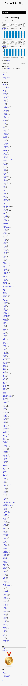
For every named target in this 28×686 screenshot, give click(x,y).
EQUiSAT (5, 250)
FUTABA (5, 280)
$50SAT (4, 84)
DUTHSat (5, 235)
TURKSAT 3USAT (6, 585)
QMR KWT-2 (5, 471)
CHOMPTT (5, 179)
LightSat (4, 368)
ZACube (4, 641)
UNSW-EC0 (5, 604)
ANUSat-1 (5, 119)
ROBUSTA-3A (6, 487)
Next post (23, 63)
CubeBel (5, 197)
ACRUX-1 (5, 94)
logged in (9, 68)
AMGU (4, 113)
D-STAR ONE (6, 210)
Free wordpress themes (22, 684)
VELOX (4, 615)
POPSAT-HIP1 (6, 457)
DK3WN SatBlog (14, 3)
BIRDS (4, 152)
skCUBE (4, 518)
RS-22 (4, 489)
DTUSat (4, 232)
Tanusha (5, 560)
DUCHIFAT (5, 233)
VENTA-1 (5, 617)
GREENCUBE (6, 295)
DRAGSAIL (5, 229)
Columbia (5, 182)
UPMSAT (5, 607)
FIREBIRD (5, 269)
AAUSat (4, 93)
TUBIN (4, 581)
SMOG (4, 521)
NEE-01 (4, 408)
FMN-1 (4, 273)
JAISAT (4, 339)
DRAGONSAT (6, 227)
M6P (4, 384)
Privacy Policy (5, 650)
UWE (4, 614)
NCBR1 (4, 406)
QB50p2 (4, 468)
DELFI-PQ (5, 219)
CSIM (4, 192)
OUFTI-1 (5, 439)
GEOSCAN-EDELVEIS (7, 286)
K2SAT (4, 345)
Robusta (4, 485)
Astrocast (5, 136)
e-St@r (4, 237)
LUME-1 (4, 381)
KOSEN (4, 355)
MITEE (4, 394)
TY (3, 588)
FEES (4, 268)
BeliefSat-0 (5, 149)
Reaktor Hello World (7, 484)
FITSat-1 (5, 270)
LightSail (5, 366)
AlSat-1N (5, 111)
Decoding (5, 215)
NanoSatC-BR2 (6, 404)
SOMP (4, 531)
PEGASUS (5, 444)
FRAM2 (4, 278)
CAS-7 (4, 174)
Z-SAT (4, 638)
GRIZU (4, 298)
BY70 (4, 162)
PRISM (4, 459)
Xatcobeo (5, 630)
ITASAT (4, 335)
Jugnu (4, 341)
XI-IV (4, 631)
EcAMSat (5, 242)
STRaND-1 (5, 545)
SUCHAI (4, 547)
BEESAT (4, 147)
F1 (3, 260)
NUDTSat (5, 428)
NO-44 (4, 418)
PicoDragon (5, 451)
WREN (4, 627)
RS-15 (4, 488)
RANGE (4, 479)
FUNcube (5, 279)
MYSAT (8, 60)
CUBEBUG (5, 199)
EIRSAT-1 (5, 245)
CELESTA (5, 176)
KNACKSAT (5, 353)
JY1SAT (4, 343)
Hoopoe (4, 306)
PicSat (4, 452)
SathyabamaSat (6, 507)
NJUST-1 (5, 416)
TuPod (4, 584)
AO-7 (4, 126)
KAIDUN (4, 349)
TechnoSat (5, 567)
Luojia (4, 382)
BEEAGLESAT (6, 146)
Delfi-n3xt (5, 217)
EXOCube (5, 258)
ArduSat (4, 130)
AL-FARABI (5, 107)
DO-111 (4, 226)
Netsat (4, 411)
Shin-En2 (5, 514)
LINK (4, 371)
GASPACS (5, 282)
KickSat (4, 351)
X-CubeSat (5, 628)
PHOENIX (5, 448)
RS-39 (4, 492)
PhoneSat (5, 449)
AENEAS (5, 96)
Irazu (4, 326)
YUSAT (4, 637)
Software (5, 527)
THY (4, 573)
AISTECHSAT (6, 106)
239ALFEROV (6, 87)
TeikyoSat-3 (5, 568)
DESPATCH (5, 223)
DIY (3, 225)
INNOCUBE (5, 316)
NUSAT (4, 429)
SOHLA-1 (5, 528)
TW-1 (4, 587)
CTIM (4, 196)
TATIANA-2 (5, 562)
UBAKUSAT (5, 591)
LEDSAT (4, 365)
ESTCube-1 (5, 255)
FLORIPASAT (6, 272)
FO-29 (4, 275)
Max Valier (5, 386)
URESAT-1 (5, 610)
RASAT (4, 481)
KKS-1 (4, 352)
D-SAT (4, 209)
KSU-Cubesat (6, 358)
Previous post (6, 63)
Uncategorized (6, 598)
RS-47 (4, 495)
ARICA (4, 132)
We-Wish (5, 624)
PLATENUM (5, 454)
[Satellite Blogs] (9, 659)
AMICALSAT (5, 114)
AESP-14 (5, 97)
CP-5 (4, 186)
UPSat (4, 608)
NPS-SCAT (5, 424)
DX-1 (4, 236)
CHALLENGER (6, 177)
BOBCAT (5, 156)
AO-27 (4, 122)
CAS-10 (4, 167)
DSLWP (4, 230)
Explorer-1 (5, 259)
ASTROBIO (5, 134)
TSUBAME (5, 580)
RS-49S (4, 498)
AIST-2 (4, 104)
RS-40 (4, 494)
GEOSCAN (5, 285)
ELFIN (4, 246)
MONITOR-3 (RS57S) (7, 395)
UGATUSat (5, 594)
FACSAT (4, 262)
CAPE (4, 166)
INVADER (5, 322)
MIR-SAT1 (5, 392)
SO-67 (4, 525)
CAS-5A (4, 172)
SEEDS (4, 510)
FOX (4, 276)
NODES (4, 421)
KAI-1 (4, 348)
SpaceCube (5, 534)
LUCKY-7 (5, 378)
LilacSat (4, 369)
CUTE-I (4, 205)
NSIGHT (4, 425)
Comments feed (6, 77)
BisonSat (5, 154)
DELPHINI (5, 220)
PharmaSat (5, 447)
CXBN (4, 207)
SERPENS (5, 511)
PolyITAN (5, 455)
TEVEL (4, 571)
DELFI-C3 (5, 216)
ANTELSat (5, 117)
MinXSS (4, 391)
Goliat (4, 289)
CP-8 (4, 190)
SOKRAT (5, 530)
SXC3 (4, 557)
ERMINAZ (5, 252)
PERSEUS (5, 445)
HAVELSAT (5, 303)
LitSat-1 (4, 372)
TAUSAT (4, 564)
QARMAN (5, 465)
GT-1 (4, 299)
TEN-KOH (5, 570)
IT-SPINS (5, 333)
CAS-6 (4, 173)
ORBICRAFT (5, 435)
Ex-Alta (4, 256)
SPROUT (5, 535)
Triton (4, 578)
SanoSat (5, 504)
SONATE (5, 532)
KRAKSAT (5, 356)
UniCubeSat (5, 600)
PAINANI (5, 441)
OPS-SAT (5, 432)
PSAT (4, 462)
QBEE (4, 469)
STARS (4, 538)
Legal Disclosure (5, 648)
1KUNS (4, 86)
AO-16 (4, 120)
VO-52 (4, 620)
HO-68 (4, 305)
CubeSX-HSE (6, 200)
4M (3, 90)
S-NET (4, 501)
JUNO (4, 342)
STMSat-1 (5, 544)
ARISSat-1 (5, 133)
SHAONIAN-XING (6, 512)
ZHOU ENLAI (6, 643)
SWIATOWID (5, 552)
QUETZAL (5, 475)
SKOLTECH (5, 520)
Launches (5, 362)
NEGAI (4, 409)
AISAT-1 (4, 101)
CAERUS (5, 164)
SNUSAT (5, 524)
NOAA (4, 419)
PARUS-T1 (5, 442)
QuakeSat (5, 474)
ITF (3, 336)
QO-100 (4, 472)
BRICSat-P (5, 157)
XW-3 (4, 636)
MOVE (4, 398)
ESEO (4, 253)
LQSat (4, 376)
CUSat (4, 202)
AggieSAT (5, 99)
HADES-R (5, 300)
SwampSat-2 (5, 550)
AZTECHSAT (5, 143)
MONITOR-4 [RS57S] (7, 396)
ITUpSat (4, 338)
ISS (3, 332)
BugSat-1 (5, 160)
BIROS (4, 153)
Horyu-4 (4, 309)
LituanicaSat (5, 373)
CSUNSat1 (5, 195)
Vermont (4, 618)
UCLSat (4, 593)
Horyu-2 (4, 308)
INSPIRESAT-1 (6, 321)
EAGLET (5, 240)
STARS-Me (5, 540)
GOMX (4, 290)
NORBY (4, 422)
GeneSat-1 (5, 283)
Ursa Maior (5, 611)
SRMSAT (5, 537)
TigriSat (4, 574)
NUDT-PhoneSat (6, 426)
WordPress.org (6, 78)
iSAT (4, 331)
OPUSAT (5, 434)
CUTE (4, 203)
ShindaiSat (5, 515)
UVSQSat (5, 613)
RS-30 (4, 491)
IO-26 (4, 323)
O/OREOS (5, 431)
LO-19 (4, 375)
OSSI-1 (4, 438)
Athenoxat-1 (5, 137)
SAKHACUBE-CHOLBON (8, 502)
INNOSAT (5, 318)
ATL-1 (4, 139)
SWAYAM (5, 551)
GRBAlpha (5, 292)
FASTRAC (5, 265)
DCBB (4, 213)
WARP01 (5, 623)
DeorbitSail (5, 222)
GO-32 (4, 288)
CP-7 (4, 189)
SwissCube (5, 554)
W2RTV (14, 20)
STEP (4, 542)
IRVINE (4, 329)
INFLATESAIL (6, 315)
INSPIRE (5, 319)
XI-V (4, 633)
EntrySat (5, 249)
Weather (5, 625)
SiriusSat (5, 517)
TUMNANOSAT (6, 583)
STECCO (5, 541)
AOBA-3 (4, 127)
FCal (4, 266)
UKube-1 (5, 595)
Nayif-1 (4, 405)
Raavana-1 (5, 477)
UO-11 (4, 605)
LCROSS (5, 363)
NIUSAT (4, 415)
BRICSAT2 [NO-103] (7, 159)
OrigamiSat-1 (6, 436)
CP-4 (4, 185)
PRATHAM (5, 458)
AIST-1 (4, 103)
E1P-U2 (4, 239)
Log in (4, 74)
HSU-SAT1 (5, 311)
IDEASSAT (5, 313)
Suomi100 (5, 548)
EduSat (4, 243)
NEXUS (4, 414)
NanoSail (5, 402)
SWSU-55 (5, 555)
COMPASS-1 (5, 183)
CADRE (4, 163)
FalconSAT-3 (5, 263)
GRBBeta (5, 293)
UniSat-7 (5, 603)
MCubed (5, 388)
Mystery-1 (5, 401)
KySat (4, 359)
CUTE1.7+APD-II (6, 206)
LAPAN (4, 361)
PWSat (4, 464)
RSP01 (4, 499)
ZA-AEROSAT (6, 640)
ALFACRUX (5, 109)
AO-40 (4, 123)
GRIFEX (4, 296)
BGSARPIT (5, 150)
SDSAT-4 (5, 508)
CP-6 (4, 187)
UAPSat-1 (5, 590)
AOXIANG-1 (5, 129)
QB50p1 (4, 467)
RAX (4, 482)
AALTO (4, 91)
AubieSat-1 (5, 142)
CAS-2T (4, 169)
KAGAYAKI (5, 346)
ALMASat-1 (5, 110)
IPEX (4, 325)
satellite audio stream (7, 505)
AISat (4, 100)
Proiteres (5, 461)
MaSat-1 (5, 385)
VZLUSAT (5, 621)
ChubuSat (5, 180)
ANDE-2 (4, 116)
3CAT (4, 89)
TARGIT (4, 561)
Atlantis (4, 140)
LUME (4, 379)
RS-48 (4, 497)
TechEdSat (5, 565)
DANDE (4, 212)
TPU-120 (5, 577)
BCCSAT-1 (5, 144)
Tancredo (5, 558)
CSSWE (4, 193)
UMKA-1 (4, 597)
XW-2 (4, 634)
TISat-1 (4, 575)
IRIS (4, 328)
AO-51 (4, 124)
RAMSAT (5, 478)
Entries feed (5, 76)
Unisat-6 (4, 601)
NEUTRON (5, 412)
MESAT (4, 389)
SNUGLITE (5, 522)
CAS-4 (4, 170)
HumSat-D (5, 312)
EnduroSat (5, 248)
